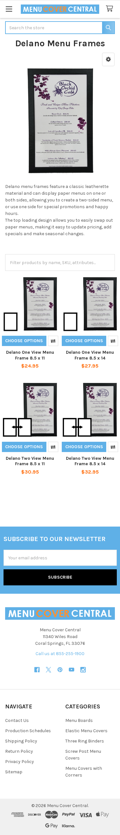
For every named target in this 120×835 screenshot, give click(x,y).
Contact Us (17, 720)
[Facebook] (37, 670)
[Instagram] (83, 670)
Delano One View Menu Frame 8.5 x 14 (90, 355)
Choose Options (24, 340)
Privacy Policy (19, 761)
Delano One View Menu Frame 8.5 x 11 (30, 355)
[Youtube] (71, 670)
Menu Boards (79, 720)
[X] (48, 670)
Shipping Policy (21, 741)
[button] (108, 59)
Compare (53, 341)
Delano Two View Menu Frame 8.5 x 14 (90, 461)
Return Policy (19, 751)
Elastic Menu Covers (86, 730)
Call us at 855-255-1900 (60, 653)
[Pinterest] (60, 670)
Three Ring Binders (84, 741)
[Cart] (110, 9)
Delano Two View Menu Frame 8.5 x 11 (30, 461)
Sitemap (13, 772)
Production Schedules (28, 730)
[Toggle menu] (9, 9)
